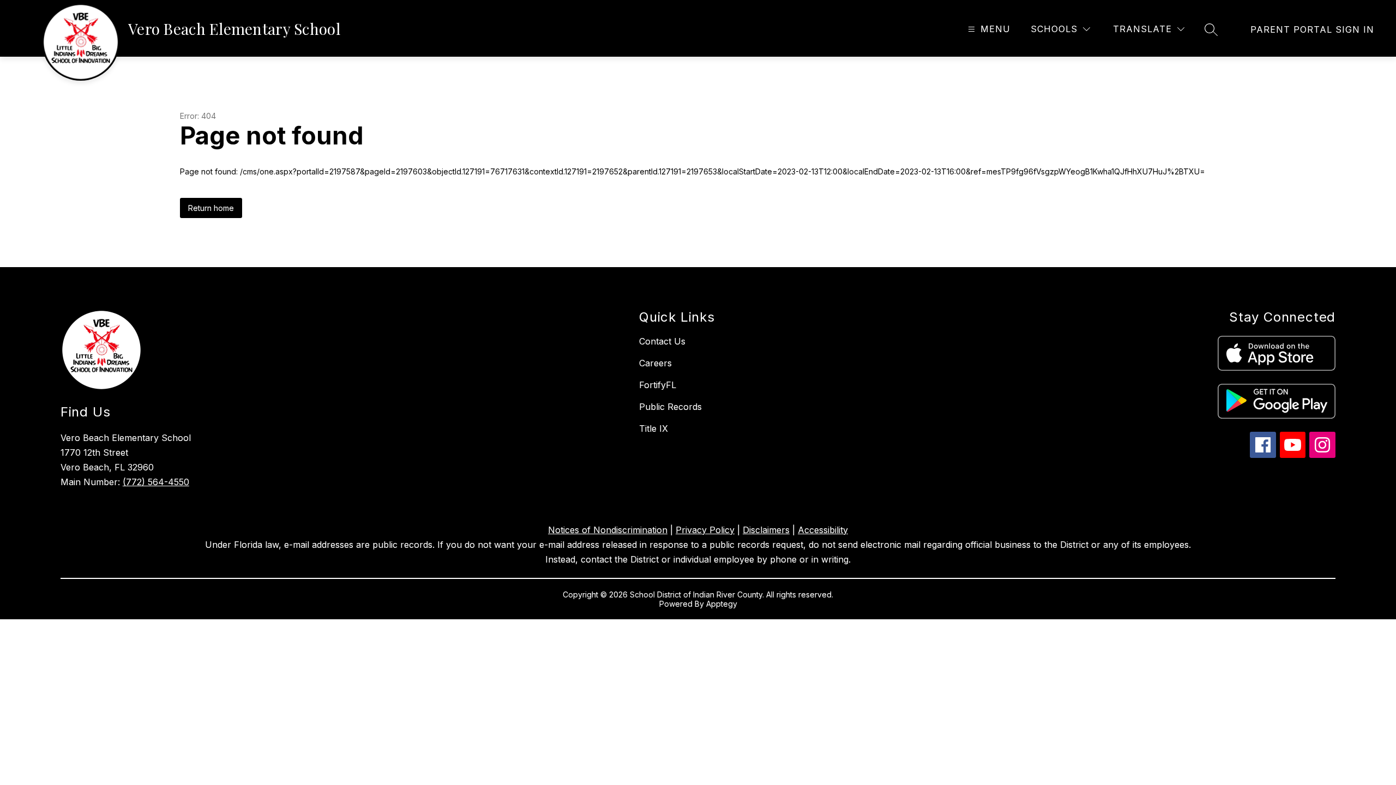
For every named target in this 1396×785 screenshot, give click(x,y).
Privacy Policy (705, 529)
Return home (211, 208)
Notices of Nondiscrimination (607, 529)
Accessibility (823, 529)
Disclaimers (766, 529)
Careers (655, 363)
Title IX (653, 428)
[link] (1312, 29)
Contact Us (662, 341)
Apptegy (721, 603)
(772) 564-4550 (156, 481)
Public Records (670, 406)
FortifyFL (657, 384)
